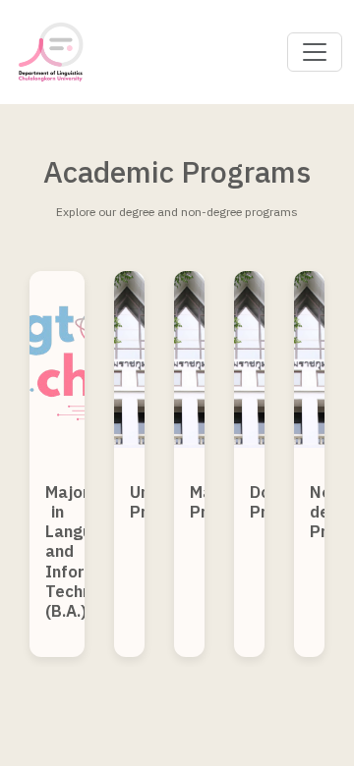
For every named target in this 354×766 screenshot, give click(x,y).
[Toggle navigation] (314, 52)
